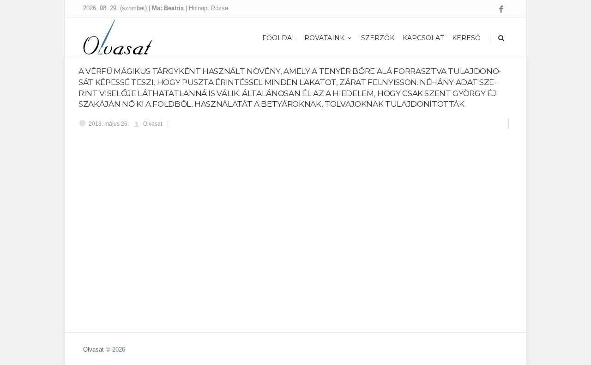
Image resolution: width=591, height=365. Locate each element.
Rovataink (324, 38)
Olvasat (93, 349)
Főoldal (279, 38)
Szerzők (377, 38)
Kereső (466, 38)
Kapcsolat (423, 38)
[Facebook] (501, 9)
